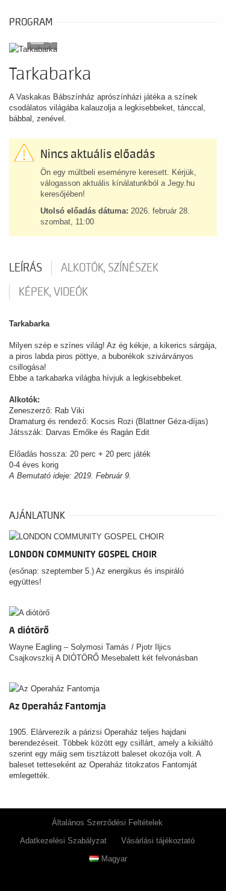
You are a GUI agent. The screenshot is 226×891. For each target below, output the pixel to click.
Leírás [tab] (25, 267)
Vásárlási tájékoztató (158, 840)
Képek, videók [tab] (53, 292)
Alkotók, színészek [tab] (110, 267)
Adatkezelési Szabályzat (63, 840)
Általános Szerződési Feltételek (107, 822)
